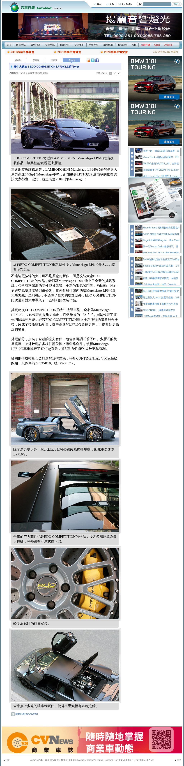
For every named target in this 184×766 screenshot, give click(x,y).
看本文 (71, 60)
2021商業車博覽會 (69, 52)
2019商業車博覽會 (22, 52)
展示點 (18, 60)
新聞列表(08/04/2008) (26, 713)
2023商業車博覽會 (116, 52)
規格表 (54, 60)
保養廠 (36, 60)
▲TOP (6, 760)
